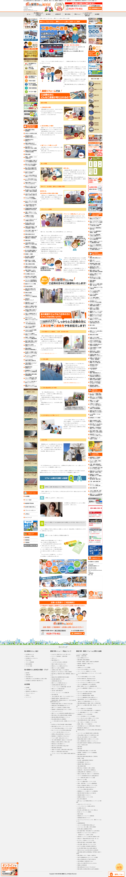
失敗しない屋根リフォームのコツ (95, 261)
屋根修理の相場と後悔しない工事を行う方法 (95, 264)
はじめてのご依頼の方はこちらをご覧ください (61, 654)
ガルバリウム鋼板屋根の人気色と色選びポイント (87, 697)
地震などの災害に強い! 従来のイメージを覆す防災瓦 (88, 773)
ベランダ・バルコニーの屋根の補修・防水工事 (61, 686)
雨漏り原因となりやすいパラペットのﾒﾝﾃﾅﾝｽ (31, 183)
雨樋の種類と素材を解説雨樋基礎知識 (31, 375)
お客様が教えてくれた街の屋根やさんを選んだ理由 (36, 678)
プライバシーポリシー (30, 510)
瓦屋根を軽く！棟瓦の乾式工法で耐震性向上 (86, 769)
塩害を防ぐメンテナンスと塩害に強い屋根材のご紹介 (88, 836)
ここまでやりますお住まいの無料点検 (87, 14)
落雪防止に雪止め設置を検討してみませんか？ (61, 734)
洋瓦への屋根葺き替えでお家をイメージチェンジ (31, 314)
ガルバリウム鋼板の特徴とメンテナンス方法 (31, 334)
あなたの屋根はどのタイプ (82, 657)
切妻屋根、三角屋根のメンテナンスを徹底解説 (31, 247)
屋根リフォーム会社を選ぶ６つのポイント (96, 332)
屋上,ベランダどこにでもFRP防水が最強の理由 (31, 187)
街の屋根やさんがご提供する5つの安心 (38, 14)
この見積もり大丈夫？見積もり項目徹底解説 (95, 408)
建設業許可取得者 (29, 503)
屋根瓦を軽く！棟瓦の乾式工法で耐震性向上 (95, 352)
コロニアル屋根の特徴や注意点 (94, 295)
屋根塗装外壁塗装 (96, 124)
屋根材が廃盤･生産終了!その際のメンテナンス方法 (87, 738)
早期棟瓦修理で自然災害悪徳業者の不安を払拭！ (31, 209)
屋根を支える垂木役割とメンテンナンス (30, 345)
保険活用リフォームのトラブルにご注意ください (96, 435)
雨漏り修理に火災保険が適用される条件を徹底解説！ (88, 869)
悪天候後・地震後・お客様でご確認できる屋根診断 (88, 661)
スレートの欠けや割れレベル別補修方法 (95, 291)
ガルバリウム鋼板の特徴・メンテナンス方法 (86, 781)
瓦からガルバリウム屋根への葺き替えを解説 (95, 225)
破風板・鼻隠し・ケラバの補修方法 (84, 724)
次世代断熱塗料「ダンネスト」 (93, 369)
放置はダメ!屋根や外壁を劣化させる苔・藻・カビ (31, 307)
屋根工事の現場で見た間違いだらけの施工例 (95, 362)
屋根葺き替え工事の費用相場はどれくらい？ (95, 267)
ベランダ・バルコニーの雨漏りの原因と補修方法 (31, 194)
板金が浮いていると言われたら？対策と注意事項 (96, 424)
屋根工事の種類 (95, 78)
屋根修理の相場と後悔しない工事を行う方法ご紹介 (62, 703)
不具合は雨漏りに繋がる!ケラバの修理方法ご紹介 (31, 161)
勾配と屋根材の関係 (30, 264)
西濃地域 (27, 540)
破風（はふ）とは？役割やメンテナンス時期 (31, 386)
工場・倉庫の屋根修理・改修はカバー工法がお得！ (96, 465)
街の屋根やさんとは (30, 654)
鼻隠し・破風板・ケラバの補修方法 (31, 157)
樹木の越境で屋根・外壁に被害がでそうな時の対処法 (96, 431)
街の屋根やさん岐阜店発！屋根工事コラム (34, 680)
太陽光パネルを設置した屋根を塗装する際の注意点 (62, 749)
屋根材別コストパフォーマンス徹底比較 (31, 296)
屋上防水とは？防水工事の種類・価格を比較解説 (31, 190)
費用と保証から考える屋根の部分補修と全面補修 (62, 715)
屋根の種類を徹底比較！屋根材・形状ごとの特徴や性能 (88, 703)
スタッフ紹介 (28, 499)
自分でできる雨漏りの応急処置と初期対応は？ (95, 376)
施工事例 (48, 14)
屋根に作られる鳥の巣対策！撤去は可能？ (60, 745)
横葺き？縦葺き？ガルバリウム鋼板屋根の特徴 (96, 242)
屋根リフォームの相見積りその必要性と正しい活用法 (96, 398)
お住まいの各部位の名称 (31, 133)
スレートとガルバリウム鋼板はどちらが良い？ (95, 218)
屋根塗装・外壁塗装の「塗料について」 (85, 663)
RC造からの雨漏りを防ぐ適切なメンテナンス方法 (31, 353)
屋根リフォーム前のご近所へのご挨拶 (94, 401)
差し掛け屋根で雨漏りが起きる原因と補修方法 (87, 848)
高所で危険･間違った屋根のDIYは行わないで (86, 787)
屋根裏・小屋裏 (29, 254)
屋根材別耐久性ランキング (29, 299)
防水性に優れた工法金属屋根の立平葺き (30, 224)
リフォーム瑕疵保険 (30, 662)
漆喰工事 (96, 95)
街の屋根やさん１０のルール (32, 658)
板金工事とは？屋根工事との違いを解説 (31, 147)
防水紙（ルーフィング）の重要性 (84, 811)
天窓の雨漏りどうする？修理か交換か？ (31, 364)
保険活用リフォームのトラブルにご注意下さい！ (87, 832)
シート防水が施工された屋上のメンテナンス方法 (31, 179)
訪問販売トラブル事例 (95, 417)
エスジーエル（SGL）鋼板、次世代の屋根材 (86, 826)
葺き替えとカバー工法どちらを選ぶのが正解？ (95, 278)
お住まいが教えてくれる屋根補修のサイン (95, 274)
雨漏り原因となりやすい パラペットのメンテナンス (62, 726)
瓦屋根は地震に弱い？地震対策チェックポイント (96, 355)
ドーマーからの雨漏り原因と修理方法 (30, 360)
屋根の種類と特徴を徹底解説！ (30, 130)
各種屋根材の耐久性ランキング (83, 817)
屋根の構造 (28, 154)
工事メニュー (77, 14)
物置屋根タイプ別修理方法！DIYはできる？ (95, 458)
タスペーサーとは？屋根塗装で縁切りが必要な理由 (88, 733)
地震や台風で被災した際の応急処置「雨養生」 (31, 227)
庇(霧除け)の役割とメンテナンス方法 (29, 216)
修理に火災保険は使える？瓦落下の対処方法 (96, 345)
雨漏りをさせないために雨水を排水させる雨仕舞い (88, 850)
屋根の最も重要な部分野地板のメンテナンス (30, 289)
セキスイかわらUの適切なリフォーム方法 (86, 669)
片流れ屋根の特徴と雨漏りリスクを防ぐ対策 (31, 243)
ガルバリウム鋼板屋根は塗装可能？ (95, 228)
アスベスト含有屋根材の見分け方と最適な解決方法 (88, 775)
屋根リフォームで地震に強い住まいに (59, 682)
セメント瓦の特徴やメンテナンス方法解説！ (31, 198)
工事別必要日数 (93, 328)
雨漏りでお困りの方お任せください (59, 664)
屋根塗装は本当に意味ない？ (29, 140)
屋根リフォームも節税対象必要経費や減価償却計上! (96, 495)
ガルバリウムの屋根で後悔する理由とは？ (30, 327)
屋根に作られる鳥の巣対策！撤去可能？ (95, 478)
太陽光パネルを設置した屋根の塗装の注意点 (95, 305)
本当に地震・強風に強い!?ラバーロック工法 (86, 844)
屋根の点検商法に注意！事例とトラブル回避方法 (95, 421)
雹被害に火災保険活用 (82, 865)
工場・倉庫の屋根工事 (95, 481)
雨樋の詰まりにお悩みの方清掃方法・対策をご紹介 (96, 472)
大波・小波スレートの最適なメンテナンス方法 (31, 213)
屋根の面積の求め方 (30, 234)
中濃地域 (27, 542)
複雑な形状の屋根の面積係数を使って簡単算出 (31, 237)
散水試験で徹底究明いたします (58, 679)
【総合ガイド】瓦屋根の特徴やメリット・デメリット (88, 701)
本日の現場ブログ (29, 676)
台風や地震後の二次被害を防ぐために (95, 348)
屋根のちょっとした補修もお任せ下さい (60, 665)
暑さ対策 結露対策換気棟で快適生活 (30, 257)
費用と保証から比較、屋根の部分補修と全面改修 (96, 271)
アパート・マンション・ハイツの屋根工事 (60, 692)
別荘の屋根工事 (93, 487)
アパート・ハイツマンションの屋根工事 (95, 485)
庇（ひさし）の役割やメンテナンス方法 (31, 356)
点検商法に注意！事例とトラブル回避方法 (60, 669)
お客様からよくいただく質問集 (83, 667)
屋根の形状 (28, 240)
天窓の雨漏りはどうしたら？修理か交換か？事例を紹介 (88, 725)
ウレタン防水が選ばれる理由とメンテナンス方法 (31, 176)
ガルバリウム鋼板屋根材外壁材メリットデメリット (96, 245)
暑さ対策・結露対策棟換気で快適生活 (85, 760)
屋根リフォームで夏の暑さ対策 (58, 688)
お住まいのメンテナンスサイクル (84, 804)
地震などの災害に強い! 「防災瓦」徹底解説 (95, 358)
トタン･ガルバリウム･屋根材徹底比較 (30, 323)
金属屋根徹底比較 (81, 823)
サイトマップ (28, 517)
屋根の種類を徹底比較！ (93, 281)
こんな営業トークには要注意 (95, 415)
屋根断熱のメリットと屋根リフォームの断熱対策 (31, 371)
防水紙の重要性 (29, 286)
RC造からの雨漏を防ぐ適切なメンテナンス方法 (87, 785)
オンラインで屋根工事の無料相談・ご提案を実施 (95, 394)
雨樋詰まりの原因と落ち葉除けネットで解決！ (96, 475)
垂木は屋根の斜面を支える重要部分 (59, 719)
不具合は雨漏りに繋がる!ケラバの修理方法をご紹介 (88, 735)
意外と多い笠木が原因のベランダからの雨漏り (31, 165)
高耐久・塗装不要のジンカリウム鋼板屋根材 (31, 338)
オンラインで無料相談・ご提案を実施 (59, 656)
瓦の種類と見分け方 (30, 273)
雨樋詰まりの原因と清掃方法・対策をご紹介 (61, 741)
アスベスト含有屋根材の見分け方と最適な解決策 (31, 281)
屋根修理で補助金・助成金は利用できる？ (95, 386)
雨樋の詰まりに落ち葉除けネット (58, 743)
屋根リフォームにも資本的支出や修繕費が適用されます (63, 713)
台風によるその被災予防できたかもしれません (96, 338)
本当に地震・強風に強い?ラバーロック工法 (31, 231)
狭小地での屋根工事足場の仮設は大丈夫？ (95, 322)
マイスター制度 (29, 665)
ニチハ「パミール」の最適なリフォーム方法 (86, 671)
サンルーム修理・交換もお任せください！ (95, 461)
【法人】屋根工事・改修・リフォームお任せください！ (63, 696)
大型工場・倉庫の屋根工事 (57, 690)
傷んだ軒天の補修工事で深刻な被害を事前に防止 (31, 168)
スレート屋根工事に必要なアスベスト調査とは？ (31, 378)
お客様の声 (58, 14)
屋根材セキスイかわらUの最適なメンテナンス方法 (96, 315)
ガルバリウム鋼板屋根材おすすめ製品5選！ (95, 239)
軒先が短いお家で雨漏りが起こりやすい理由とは (31, 277)
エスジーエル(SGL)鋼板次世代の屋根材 (30, 330)
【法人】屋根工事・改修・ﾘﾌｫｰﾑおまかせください (96, 491)
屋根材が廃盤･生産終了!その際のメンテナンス (31, 310)
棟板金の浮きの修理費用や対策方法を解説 (31, 151)
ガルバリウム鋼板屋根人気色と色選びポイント (95, 235)
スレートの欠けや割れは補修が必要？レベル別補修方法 (88, 710)
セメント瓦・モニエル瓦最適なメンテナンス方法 (31, 202)
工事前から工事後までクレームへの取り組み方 (95, 404)
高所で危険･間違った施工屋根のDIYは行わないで (31, 341)
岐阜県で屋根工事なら (30, 506)
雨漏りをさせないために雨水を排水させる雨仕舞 (31, 267)
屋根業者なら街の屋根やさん (32, 691)
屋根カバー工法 (98, 89)
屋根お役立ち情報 (94, 334)
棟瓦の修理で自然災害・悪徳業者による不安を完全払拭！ (89, 742)
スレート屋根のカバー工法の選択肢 (96, 288)
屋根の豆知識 (28, 292)
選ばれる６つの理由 (30, 656)
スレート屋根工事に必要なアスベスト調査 (86, 777)
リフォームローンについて (57, 711)
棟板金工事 (97, 118)
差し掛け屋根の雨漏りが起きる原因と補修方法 (31, 251)
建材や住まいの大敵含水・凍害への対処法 (30, 261)
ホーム (28, 14)
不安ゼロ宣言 (28, 660)
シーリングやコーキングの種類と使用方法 (31, 220)
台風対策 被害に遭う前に (57, 680)
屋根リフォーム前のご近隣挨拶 (58, 667)
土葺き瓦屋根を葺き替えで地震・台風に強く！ (31, 205)
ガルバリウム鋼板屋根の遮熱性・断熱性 (95, 232)
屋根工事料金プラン (56, 660)
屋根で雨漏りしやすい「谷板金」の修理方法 (30, 271)
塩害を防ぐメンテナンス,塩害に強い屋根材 (31, 303)
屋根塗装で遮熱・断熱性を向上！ (84, 764)
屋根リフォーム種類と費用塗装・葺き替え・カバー (96, 284)
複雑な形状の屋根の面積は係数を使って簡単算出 (87, 756)
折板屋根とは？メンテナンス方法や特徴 (95, 302)
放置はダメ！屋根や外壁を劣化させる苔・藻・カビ (88, 838)
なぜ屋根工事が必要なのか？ (95, 257)
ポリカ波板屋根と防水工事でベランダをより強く (96, 468)
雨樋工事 (96, 101)
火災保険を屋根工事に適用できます (59, 684)
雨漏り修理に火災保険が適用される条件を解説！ (95, 379)
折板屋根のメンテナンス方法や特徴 (84, 714)
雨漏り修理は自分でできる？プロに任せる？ (31, 144)
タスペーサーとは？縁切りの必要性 (30, 172)
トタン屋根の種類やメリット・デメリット (95, 298)
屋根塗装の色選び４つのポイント (94, 365)
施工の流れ (67, 14)
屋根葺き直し (97, 112)
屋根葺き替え (97, 83)
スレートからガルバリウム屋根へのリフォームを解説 (96, 221)
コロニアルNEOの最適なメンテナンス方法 (95, 319)
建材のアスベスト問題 (30, 283)
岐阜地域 (27, 537)
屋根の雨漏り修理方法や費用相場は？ (31, 349)
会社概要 (97, 14)
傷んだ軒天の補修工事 (82, 798)
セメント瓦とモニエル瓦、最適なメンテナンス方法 (88, 718)
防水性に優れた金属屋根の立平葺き (84, 828)
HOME (41, 18)
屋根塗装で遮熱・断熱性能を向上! (95, 372)
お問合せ (27, 514)
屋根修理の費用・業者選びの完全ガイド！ (31, 136)
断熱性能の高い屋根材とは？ (29, 367)
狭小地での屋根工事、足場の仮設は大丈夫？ (86, 678)
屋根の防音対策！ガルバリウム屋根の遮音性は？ (96, 249)
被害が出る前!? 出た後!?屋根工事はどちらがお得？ (96, 411)
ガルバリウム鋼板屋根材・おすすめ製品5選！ (86, 684)
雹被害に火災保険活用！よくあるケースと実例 (95, 382)
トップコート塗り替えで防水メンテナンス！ (31, 382)
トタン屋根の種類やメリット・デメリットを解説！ (88, 712)
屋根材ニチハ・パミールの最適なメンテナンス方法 (96, 312)
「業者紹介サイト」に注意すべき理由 (95, 438)
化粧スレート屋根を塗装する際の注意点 (94, 308)
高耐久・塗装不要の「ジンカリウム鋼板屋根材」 (87, 783)
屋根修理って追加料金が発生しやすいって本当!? (95, 428)
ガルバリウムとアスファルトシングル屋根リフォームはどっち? (31, 318)
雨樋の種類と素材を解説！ (57, 747)
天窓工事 (96, 129)
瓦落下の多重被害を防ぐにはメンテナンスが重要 (95, 341)
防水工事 (96, 106)
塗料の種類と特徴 (95, 508)
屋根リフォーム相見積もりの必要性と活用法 (61, 707)
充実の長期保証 (29, 664)
